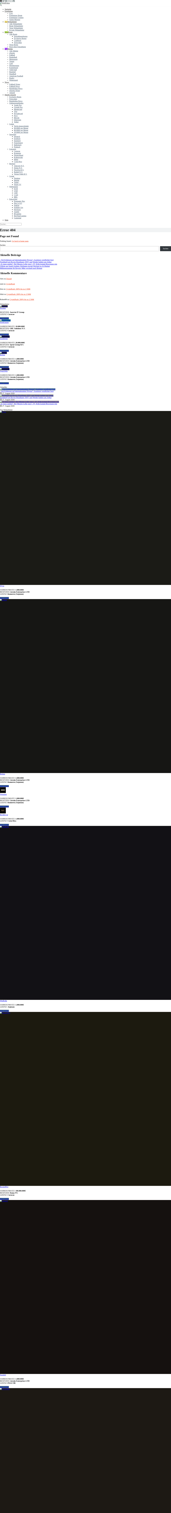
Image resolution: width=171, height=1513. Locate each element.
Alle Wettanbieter (15, 24)
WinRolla (3, 1001)
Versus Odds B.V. (20, 174)
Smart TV (17, 185)
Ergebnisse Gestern (16, 18)
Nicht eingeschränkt (21, 126)
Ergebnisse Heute (15, 15)
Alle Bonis (13, 34)
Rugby (11, 78)
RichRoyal (4, 815)
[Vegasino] (3, 792)
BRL (16, 197)
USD (16, 191)
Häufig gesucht (10, 95)
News (7, 82)
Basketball (13, 57)
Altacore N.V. (19, 166)
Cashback (17, 41)
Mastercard (18, 109)
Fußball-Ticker (14, 84)
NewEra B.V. (19, 170)
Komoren (17, 153)
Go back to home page (20, 241)
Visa (15, 111)
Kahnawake (18, 157)
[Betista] (3, 353)
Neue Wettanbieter (16, 28)
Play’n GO (18, 203)
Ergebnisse (9, 11)
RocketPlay (4, 1187)
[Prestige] (4, 306)
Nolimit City (18, 208)
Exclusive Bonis (15, 97)
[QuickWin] (4, 369)
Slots (6, 220)
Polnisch (17, 147)
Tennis (11, 61)
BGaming (17, 214)
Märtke (10, 49)
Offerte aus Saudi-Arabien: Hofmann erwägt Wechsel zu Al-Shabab (25, 266)
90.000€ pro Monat (21, 128)
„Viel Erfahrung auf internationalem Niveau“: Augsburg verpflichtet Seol (27, 260)
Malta (16, 159)
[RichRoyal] (3, 813)
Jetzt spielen (4, 318)
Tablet (16, 182)
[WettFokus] (5, 3)
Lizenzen (12, 149)
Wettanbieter (12, 22)
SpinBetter (4, 339)
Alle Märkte (13, 51)
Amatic (16, 212)
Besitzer (12, 164)
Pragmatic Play (19, 201)
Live (11, 13)
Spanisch (17, 141)
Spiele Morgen (14, 20)
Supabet (3, 1375)
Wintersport (13, 80)
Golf (11, 63)
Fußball (12, 55)
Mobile (16, 180)
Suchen (2, 245)
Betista (2, 355)
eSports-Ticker (14, 91)
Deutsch (17, 137)
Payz (16, 116)
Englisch (17, 139)
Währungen (13, 187)
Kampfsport (13, 68)
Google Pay (18, 107)
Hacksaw (17, 210)
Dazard (9, 279)
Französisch (18, 143)
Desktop (17, 178)
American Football (16, 76)
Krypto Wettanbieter (16, 30)
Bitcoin (16, 118)
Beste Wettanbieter (16, 26)
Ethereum (17, 120)
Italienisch (17, 145)
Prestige (3, 308)
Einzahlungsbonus (20, 36)
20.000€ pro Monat (21, 132)
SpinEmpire (4, 322)
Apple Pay (18, 105)
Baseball (12, 72)
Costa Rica (18, 162)
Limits (11, 124)
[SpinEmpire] (5, 320)
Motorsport (13, 59)
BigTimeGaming (20, 216)
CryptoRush (10, 284)
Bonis (10, 32)
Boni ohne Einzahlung (17, 47)
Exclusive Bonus (20, 38)
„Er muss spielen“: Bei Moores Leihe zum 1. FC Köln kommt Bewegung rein (28, 264)
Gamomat (17, 218)
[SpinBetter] (5, 337)
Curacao (17, 151)
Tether (16, 122)
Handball (12, 74)
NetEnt (16, 205)
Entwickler (13, 199)
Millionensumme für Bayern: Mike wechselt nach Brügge (21, 268)
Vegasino (3, 794)
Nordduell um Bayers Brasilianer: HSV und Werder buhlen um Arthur (26, 262)
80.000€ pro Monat (21, 130)
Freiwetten (18, 43)
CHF (16, 193)
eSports (12, 53)
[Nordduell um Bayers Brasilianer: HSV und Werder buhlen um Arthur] (26, 395)
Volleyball (13, 70)
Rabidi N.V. (18, 172)
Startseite (8, 9)
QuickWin (4, 371)
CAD (16, 195)
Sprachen (12, 134)
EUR (16, 189)
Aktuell (12, 93)
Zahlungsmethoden (16, 103)
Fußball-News (14, 86)
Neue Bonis (13, 45)
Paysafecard (18, 114)
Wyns (2, 586)
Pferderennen (14, 66)
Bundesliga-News (15, 89)
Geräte (11, 176)
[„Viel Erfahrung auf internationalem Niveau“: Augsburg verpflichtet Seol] (27, 389)
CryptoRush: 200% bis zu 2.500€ (18, 289)
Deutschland (18, 155)
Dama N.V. (18, 168)
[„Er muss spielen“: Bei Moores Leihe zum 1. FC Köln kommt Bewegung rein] (29, 402)
